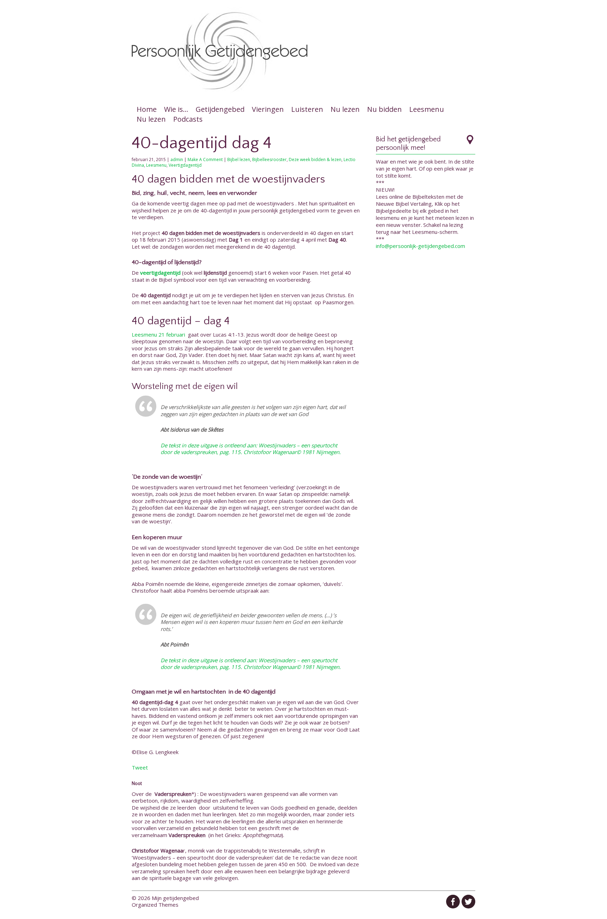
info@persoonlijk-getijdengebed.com (420, 245)
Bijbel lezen (238, 159)
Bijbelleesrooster (269, 159)
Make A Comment (205, 159)
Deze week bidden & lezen (315, 159)
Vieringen (268, 109)
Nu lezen (345, 109)
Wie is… (176, 109)
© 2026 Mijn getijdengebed (165, 897)
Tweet (140, 767)
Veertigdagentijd (185, 165)
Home (147, 109)
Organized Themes (155, 904)
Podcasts (188, 119)
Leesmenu (426, 109)
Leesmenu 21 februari (159, 334)
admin (176, 159)
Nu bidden (384, 109)
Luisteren (307, 109)
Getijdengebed (220, 109)
